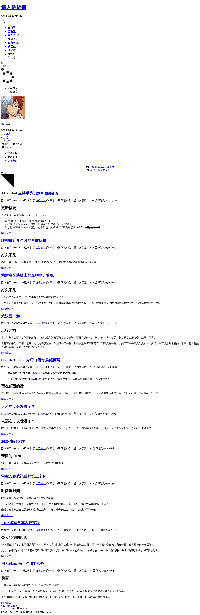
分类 (14, 39)
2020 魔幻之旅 (13, 441)
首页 (13, 27)
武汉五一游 (10, 316)
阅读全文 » (7, 233)
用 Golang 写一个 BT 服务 (22, 563)
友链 (13, 54)
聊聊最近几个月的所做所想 (23, 240)
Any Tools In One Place (101, 170)
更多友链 (13, 160)
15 (14, 605)
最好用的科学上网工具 (101, 167)
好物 (13, 50)
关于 (13, 31)
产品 (13, 46)
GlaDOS (37, 373)
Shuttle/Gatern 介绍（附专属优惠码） (32, 360)
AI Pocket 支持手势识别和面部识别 (30, 193)
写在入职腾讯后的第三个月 (23, 476)
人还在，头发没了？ (18, 407)
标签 (15, 35)
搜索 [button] (13, 57)
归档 (15, 42)
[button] (2, 69)
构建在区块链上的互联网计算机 (27, 275)
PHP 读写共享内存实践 (20, 523)
